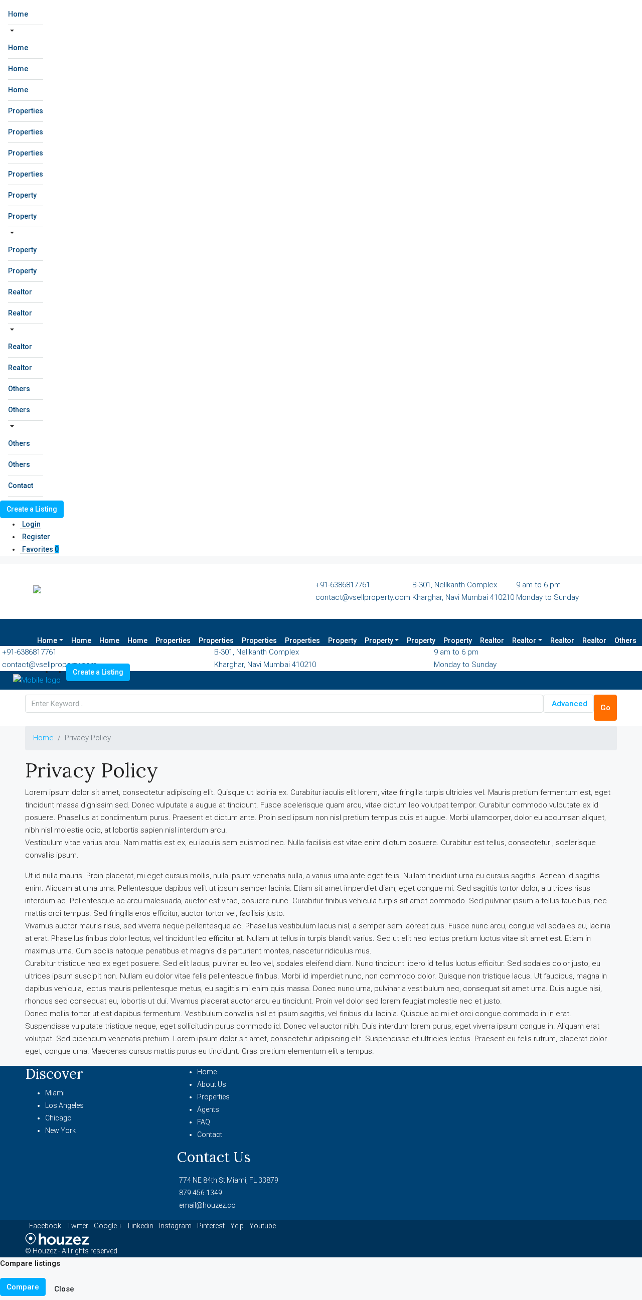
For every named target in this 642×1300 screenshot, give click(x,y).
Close (64, 1288)
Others (19, 389)
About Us (211, 1084)
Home (18, 14)
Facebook (46, 1226)
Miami (55, 1093)
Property (22, 195)
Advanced (569, 703)
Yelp (237, 1226)
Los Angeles (64, 1105)
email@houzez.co (207, 1205)
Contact (20, 485)
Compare (23, 1286)
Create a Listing (32, 509)
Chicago (58, 1118)
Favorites (40, 549)
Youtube (262, 1226)
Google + (109, 1226)
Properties (25, 111)
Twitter (78, 1226)
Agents (208, 1109)
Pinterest (211, 1226)
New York (60, 1130)
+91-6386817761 (342, 584)
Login (31, 524)
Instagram (176, 1226)
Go (605, 707)
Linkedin (141, 1226)
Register (36, 537)
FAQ (203, 1122)
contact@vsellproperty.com (362, 597)
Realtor (20, 292)
